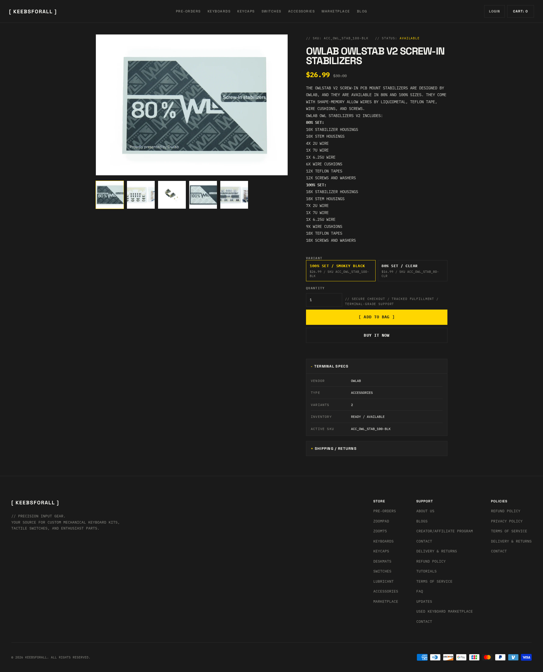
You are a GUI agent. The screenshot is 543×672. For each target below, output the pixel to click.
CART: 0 (520, 11)
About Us (425, 511)
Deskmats (382, 561)
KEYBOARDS (219, 11)
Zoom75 (380, 531)
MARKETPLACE (336, 11)
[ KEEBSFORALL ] (33, 11)
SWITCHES (271, 11)
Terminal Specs (331, 366)
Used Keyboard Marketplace (444, 611)
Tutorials (426, 571)
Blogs (422, 521)
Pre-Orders (384, 511)
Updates (424, 601)
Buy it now (376, 335)
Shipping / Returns (336, 448)
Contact (424, 541)
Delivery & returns (436, 551)
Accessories (385, 591)
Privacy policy (507, 521)
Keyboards (383, 541)
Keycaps (381, 551)
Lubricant (383, 581)
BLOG (362, 11)
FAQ (419, 591)
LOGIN (494, 11)
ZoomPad (381, 521)
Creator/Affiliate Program (444, 531)
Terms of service (509, 531)
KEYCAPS (246, 11)
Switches (382, 571)
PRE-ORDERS (188, 11)
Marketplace (385, 601)
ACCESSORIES (301, 11)
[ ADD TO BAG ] (377, 316)
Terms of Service (434, 581)
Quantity (315, 288)
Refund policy (505, 511)
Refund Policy (431, 561)
